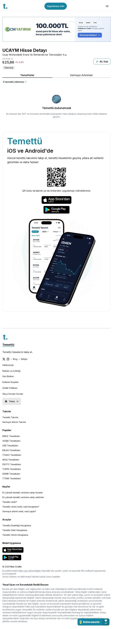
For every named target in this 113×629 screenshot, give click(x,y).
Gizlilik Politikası (9, 388)
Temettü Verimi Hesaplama (15, 535)
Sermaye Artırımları (81, 75)
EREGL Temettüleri (11, 436)
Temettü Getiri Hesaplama (14, 530)
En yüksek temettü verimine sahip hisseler (22, 492)
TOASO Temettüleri (11, 455)
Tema (12, 401)
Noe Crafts (16, 566)
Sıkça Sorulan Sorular (12, 394)
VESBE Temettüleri (11, 441)
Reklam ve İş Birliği (11, 371)
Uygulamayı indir (55, 6)
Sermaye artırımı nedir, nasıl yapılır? (19, 511)
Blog (15, 359)
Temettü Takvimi (10, 417)
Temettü (8, 344)
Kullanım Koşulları (10, 382)
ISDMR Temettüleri (11, 474)
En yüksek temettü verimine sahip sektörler (23, 497)
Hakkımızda (8, 365)
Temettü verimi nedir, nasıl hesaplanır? (20, 506)
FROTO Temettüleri (11, 464)
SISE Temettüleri (10, 445)
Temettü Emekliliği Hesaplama (16, 525)
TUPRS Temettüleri (11, 469)
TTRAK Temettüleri (11, 478)
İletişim (24, 359)
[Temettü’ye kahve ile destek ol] (93, 621)
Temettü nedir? (9, 502)
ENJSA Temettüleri (11, 450)
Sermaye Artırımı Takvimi (14, 422)
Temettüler (27, 75)
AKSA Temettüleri (10, 459)
